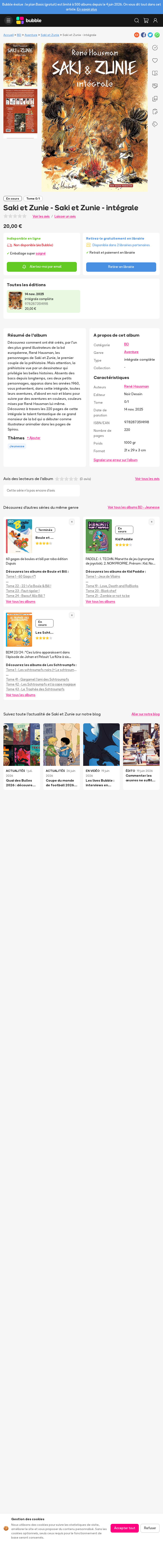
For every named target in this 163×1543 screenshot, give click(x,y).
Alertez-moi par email (46, 267)
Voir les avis (41, 216)
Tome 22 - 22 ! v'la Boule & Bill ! (28, 586)
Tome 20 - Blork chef (101, 591)
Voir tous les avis (147, 479)
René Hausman (136, 386)
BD (19, 35)
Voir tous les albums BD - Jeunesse (134, 507)
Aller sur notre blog (146, 714)
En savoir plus (87, 9)
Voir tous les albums (20, 601)
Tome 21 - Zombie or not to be (108, 596)
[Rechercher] (136, 20)
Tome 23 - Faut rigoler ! (22, 591)
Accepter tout (124, 1528)
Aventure (31, 35)
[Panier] (146, 20)
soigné (41, 253)
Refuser (150, 1528)
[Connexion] (155, 20)
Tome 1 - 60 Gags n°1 (21, 576)
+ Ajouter (33, 438)
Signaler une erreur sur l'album (116, 460)
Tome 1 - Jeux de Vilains (103, 576)
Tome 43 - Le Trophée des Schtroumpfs (35, 689)
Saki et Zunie (50, 35)
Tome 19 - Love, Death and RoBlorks (112, 586)
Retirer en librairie (121, 267)
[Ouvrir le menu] (8, 20)
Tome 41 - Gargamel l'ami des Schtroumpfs (37, 679)
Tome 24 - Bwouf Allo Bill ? (25, 596)
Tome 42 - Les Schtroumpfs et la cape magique (41, 684)
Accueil (8, 35)
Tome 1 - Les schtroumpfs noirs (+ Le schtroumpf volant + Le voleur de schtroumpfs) (41, 670)
